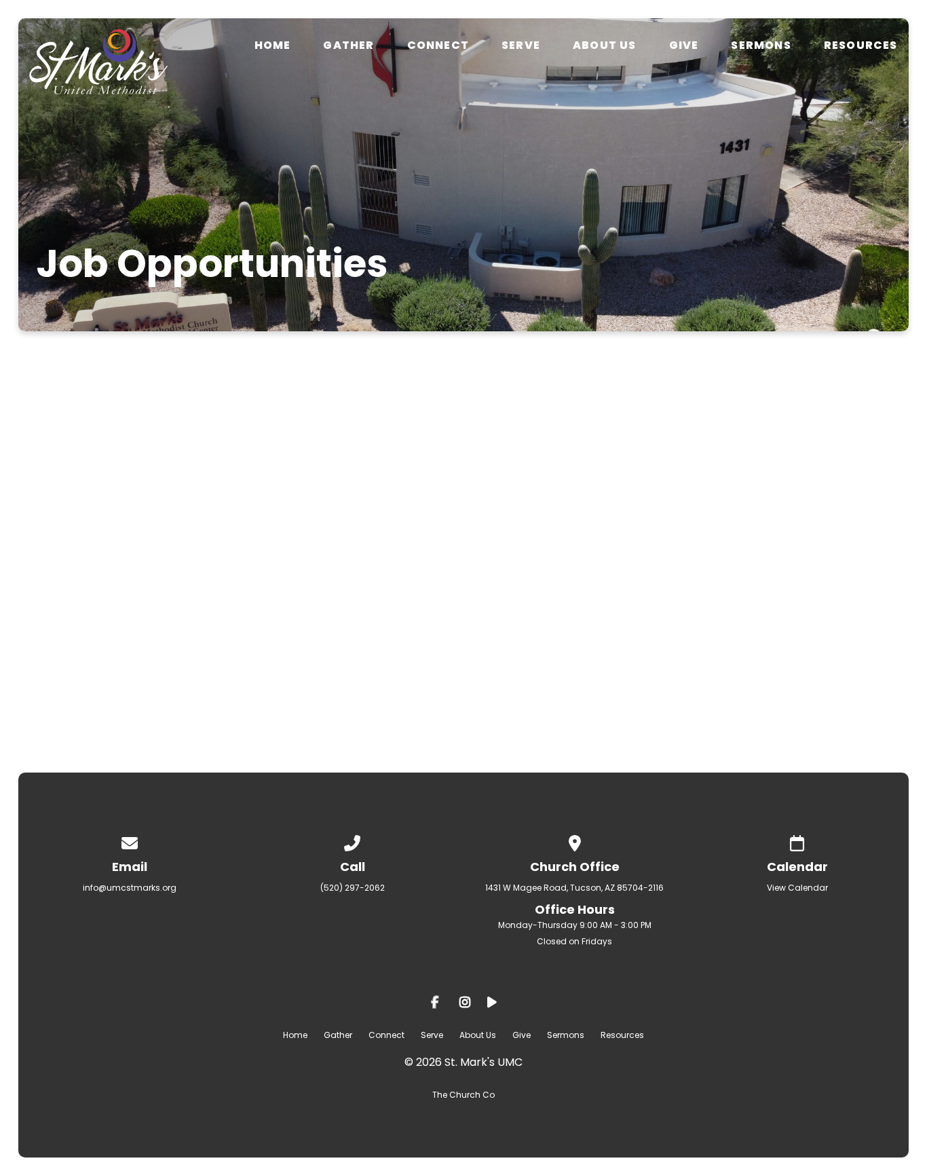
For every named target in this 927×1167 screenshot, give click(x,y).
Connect (438, 45)
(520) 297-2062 (352, 887)
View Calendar (797, 887)
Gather (348, 45)
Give (684, 45)
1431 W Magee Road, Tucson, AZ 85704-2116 (574, 887)
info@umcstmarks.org (567, 463)
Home (272, 45)
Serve (521, 45)
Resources (861, 45)
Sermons (761, 45)
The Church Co (463, 1094)
